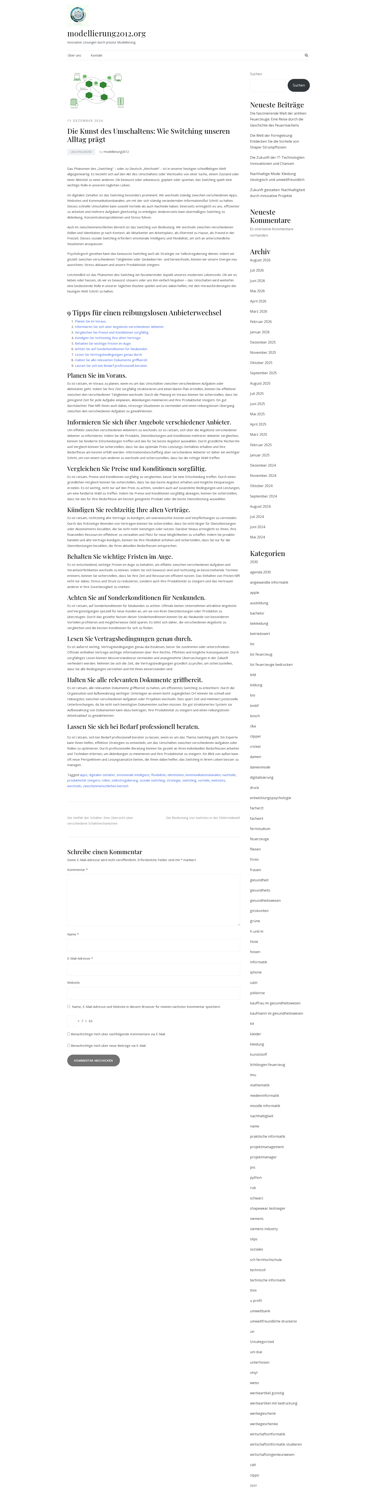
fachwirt (256, 818)
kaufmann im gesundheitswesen (276, 1013)
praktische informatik (267, 1136)
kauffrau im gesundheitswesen (275, 1003)
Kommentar (77, 869)
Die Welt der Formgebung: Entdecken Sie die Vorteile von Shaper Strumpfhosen (274, 141)
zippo (254, 1475)
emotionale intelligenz (133, 775)
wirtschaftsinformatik (267, 1434)
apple (254, 592)
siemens (257, 1218)
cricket (255, 746)
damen (255, 756)
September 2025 (263, 373)
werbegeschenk (263, 1413)
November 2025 (263, 352)
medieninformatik (264, 1095)
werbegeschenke (264, 1423)
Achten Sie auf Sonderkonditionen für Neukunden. (111, 349)
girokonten (259, 910)
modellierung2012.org (106, 33)
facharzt (257, 808)
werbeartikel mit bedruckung (273, 1403)
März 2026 (258, 311)
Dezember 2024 (263, 465)
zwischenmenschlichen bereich (105, 786)
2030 (254, 561)
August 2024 (260, 506)
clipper (255, 736)
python (256, 1177)
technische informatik (267, 1280)
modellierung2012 (116, 152)
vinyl (253, 1372)
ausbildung (259, 603)
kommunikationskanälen (203, 775)
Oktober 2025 (261, 362)
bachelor (257, 613)
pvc (252, 1167)
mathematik (260, 1085)
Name (73, 934)
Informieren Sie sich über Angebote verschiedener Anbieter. (119, 326)
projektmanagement (267, 1146)
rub (253, 1187)
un (252, 1331)
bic (252, 643)
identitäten (176, 775)
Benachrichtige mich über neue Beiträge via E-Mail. (108, 1045)
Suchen (256, 74)
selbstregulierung (125, 780)
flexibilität (158, 775)
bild (253, 674)
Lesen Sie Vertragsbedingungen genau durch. (109, 354)
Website (73, 982)
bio (252, 695)
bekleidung (259, 623)
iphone (256, 972)
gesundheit (259, 880)
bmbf (254, 705)
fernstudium (260, 828)
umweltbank (260, 1311)
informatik (258, 962)
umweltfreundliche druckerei (273, 1321)
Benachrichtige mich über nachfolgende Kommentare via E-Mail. (118, 1034)
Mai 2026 (257, 291)
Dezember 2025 (263, 342)
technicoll (257, 1270)
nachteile (229, 775)
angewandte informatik (269, 582)
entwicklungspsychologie (270, 797)
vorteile (204, 780)
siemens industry (264, 1228)
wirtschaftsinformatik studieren (276, 1444)
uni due (256, 1351)
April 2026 (258, 301)
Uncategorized (81, 152)
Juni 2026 (257, 280)
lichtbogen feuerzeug (267, 1064)
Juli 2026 (257, 270)
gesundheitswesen (265, 900)
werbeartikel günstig (267, 1393)
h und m (256, 931)
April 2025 (258, 424)
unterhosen (259, 1362)
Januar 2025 (260, 455)
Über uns (74, 55)
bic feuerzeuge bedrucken (271, 664)
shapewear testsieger (267, 1208)
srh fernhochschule (266, 1259)
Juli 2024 (257, 516)
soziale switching (152, 780)
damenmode (260, 767)
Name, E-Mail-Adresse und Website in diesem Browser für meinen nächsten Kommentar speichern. (146, 1006)
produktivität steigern (83, 780)
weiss (254, 1382)
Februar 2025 (261, 445)
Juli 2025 (257, 393)
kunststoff (258, 1054)
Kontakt (96, 55)
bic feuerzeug (261, 654)
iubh (253, 982)
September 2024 (263, 496)
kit (252, 1023)
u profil (256, 1300)
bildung (256, 685)
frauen (255, 869)
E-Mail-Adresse (80, 958)
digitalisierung (262, 777)
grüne (255, 920)
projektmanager (263, 1157)
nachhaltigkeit (261, 1116)
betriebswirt (260, 633)
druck (254, 787)
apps (83, 775)
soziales (256, 1249)
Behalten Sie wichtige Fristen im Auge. (103, 343)
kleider (255, 1034)
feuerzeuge (259, 839)
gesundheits (260, 890)
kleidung (257, 1044)
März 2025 (258, 434)
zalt (253, 1464)
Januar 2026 (260, 332)
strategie (174, 780)
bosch (255, 715)
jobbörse (257, 992)
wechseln (74, 786)
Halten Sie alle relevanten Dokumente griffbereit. (111, 360)
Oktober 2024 (261, 485)
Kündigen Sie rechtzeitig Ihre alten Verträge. (108, 338)
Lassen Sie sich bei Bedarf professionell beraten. (111, 365)
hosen (255, 951)
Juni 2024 (257, 526)
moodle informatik (265, 1105)
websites (218, 780)
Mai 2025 (257, 414)
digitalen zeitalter (102, 775)
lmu (253, 1074)
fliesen (255, 849)
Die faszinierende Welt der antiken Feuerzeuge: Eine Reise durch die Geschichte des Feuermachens (278, 119)
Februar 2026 (261, 321)
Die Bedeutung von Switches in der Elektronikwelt (203, 817)
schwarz (256, 1198)
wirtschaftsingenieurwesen (272, 1454)
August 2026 (260, 260)
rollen (106, 780)
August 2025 (260, 383)
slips (253, 1239)
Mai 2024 (257, 537)
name (254, 1126)
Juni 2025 (257, 403)
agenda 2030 (260, 572)
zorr (253, 1485)
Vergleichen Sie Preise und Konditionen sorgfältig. (112, 332)
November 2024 (263, 475)
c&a (253, 726)
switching (189, 780)
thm (253, 1290)
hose (254, 941)
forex (254, 859)
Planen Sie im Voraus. (90, 321)
